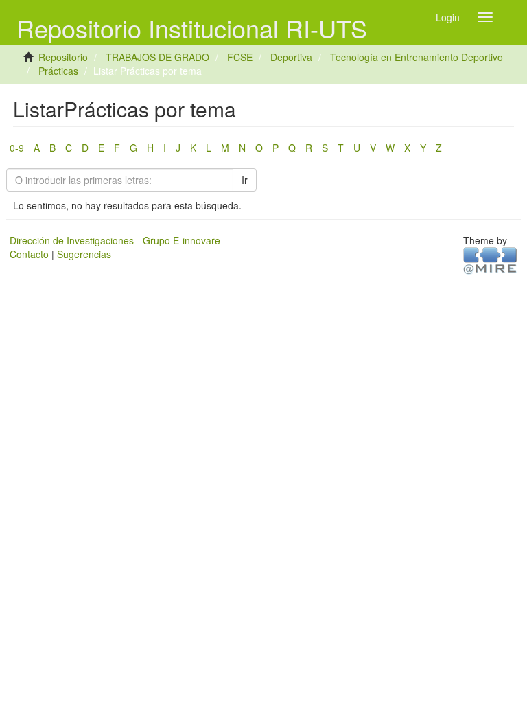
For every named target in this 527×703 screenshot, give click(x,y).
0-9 (17, 147)
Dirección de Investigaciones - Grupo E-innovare (115, 240)
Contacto (29, 254)
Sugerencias (84, 254)
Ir (245, 180)
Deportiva (291, 57)
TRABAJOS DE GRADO (157, 57)
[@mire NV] (490, 259)
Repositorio (63, 57)
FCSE (240, 57)
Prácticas (58, 71)
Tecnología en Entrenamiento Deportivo (416, 57)
